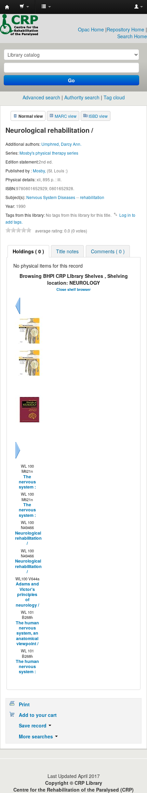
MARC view (66, 116)
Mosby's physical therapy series (48, 153)
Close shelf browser (73, 289)
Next (18, 458)
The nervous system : (27, 482)
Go (71, 80)
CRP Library (7, 7)
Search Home (132, 36)
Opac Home (91, 29)
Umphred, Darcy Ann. (61, 144)
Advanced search (41, 97)
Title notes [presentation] (67, 251)
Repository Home (125, 29)
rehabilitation (92, 197)
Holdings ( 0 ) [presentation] (28, 251)
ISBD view (98, 116)
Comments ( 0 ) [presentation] (108, 251)
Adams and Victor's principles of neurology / (27, 594)
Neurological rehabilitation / (27, 538)
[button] (24, 7)
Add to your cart (38, 714)
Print (24, 704)
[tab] (28, 251)
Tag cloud (114, 97)
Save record (33, 725)
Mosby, (40, 170)
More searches (36, 736)
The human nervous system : (27, 667)
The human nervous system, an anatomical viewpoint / (27, 633)
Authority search (81, 97)
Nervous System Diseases (50, 197)
